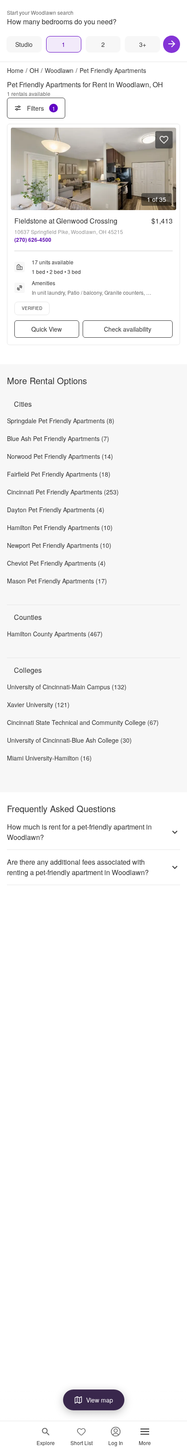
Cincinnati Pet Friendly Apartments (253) (63, 491)
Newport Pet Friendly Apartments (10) (59, 545)
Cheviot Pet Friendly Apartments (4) (56, 563)
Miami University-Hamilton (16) (49, 758)
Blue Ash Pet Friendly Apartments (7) (58, 438)
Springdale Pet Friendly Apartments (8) (60, 420)
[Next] (171, 44)
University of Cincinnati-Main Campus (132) (67, 686)
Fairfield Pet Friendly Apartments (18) (58, 474)
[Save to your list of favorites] (164, 139)
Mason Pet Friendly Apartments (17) (57, 580)
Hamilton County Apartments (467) (55, 633)
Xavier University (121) (38, 704)
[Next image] (169, 169)
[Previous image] (18, 169)
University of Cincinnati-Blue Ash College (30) (69, 740)
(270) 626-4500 (32, 240)
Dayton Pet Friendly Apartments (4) (55, 509)
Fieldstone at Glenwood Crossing (65, 221)
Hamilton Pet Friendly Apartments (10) (60, 527)
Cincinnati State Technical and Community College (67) (83, 722)
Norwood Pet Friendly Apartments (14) (60, 456)
